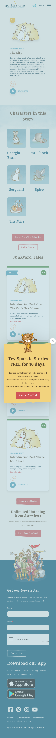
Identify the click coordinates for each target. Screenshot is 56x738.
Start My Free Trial (28, 395)
